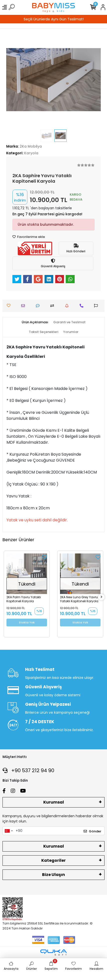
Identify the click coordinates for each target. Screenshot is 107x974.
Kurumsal (53, 802)
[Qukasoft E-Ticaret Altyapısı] (53, 952)
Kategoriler (53, 860)
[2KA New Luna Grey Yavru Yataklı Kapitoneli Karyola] (80, 573)
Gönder (95, 831)
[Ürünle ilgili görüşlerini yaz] (39, 306)
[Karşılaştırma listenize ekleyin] (53, 306)
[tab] (35, 322)
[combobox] (8, 831)
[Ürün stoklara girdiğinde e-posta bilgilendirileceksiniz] (68, 306)
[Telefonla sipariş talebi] (82, 306)
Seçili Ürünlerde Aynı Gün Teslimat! (54, 19)
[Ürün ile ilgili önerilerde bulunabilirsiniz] (97, 306)
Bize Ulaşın (53, 874)
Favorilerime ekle (30, 236)
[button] (13, 79)
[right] (101, 597)
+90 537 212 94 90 (32, 770)
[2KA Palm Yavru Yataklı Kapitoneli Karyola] (26, 573)
